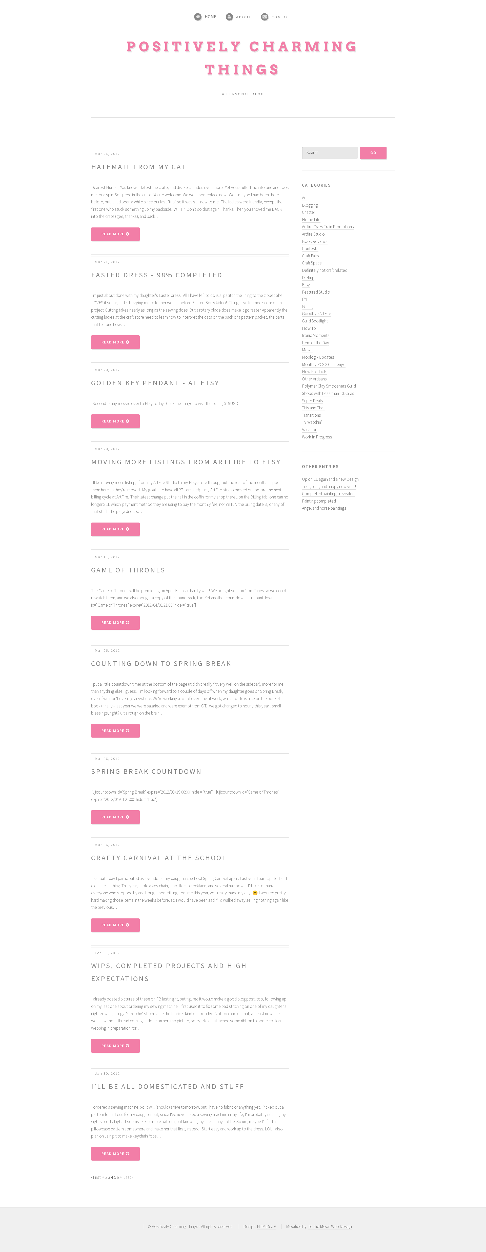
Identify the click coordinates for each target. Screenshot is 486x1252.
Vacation (309, 429)
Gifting (307, 306)
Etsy (306, 284)
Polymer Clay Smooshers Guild (329, 386)
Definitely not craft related (324, 270)
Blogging (310, 205)
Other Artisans (314, 379)
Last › (128, 1177)
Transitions (311, 415)
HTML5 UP (266, 1226)
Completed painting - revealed (328, 493)
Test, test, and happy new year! (329, 486)
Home (210, 17)
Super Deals (312, 400)
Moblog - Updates (318, 357)
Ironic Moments (316, 335)
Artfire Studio (313, 234)
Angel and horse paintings (324, 508)
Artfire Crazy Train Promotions (328, 226)
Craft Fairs (310, 256)
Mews (307, 350)
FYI (304, 299)
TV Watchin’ (312, 422)
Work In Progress (317, 437)
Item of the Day (315, 342)
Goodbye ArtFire (316, 313)
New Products (314, 371)
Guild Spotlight (315, 321)
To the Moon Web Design (330, 1226)
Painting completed (319, 501)
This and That (313, 408)
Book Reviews (315, 241)
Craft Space (312, 263)
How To (309, 328)
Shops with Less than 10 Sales (328, 393)
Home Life (311, 219)
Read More (114, 234)
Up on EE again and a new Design (330, 479)
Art (304, 198)
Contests (310, 248)
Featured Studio (316, 292)
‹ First (96, 1177)
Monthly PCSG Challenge (324, 364)
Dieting (308, 277)
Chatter (308, 212)
